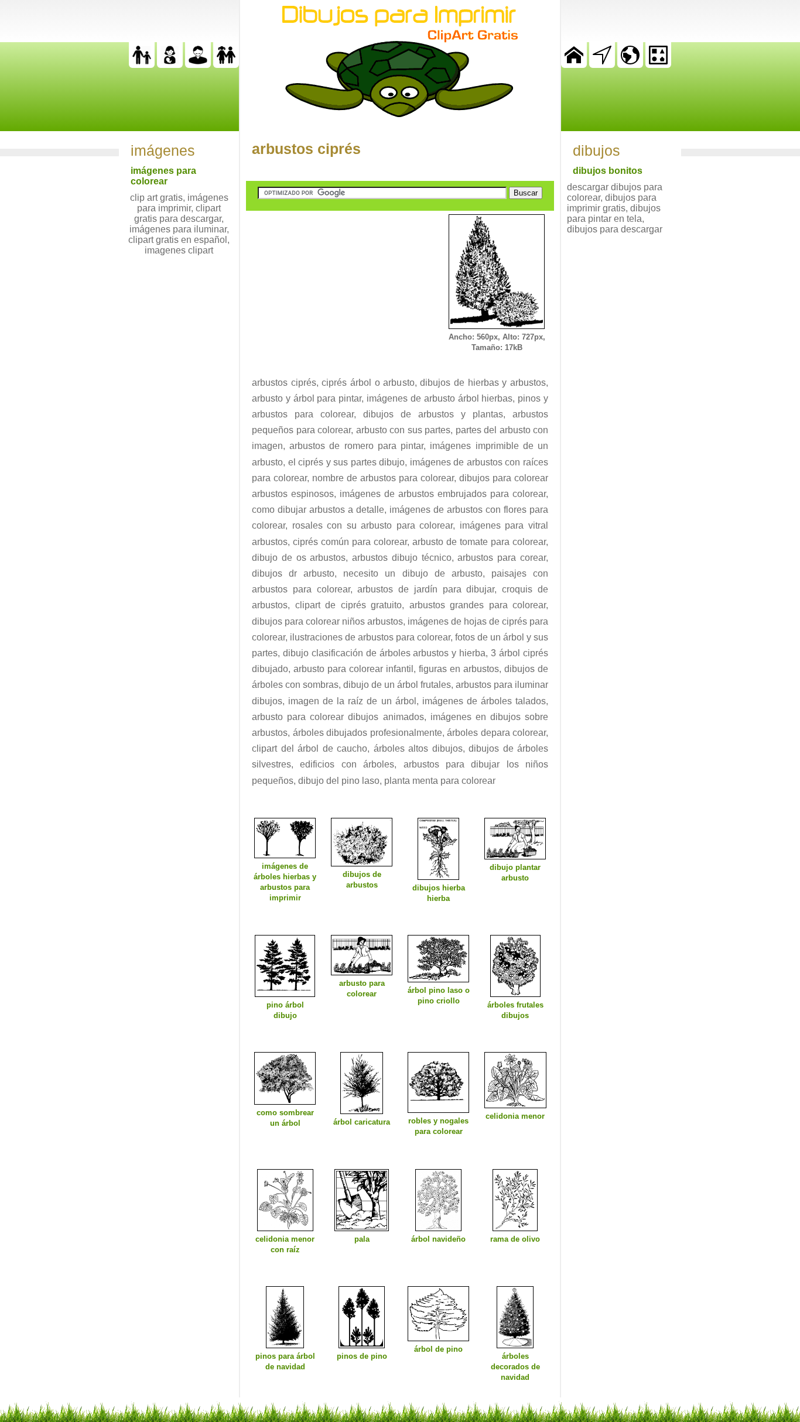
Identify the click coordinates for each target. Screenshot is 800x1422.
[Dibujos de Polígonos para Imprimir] (658, 65)
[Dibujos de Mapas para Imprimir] (630, 65)
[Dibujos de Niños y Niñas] (226, 65)
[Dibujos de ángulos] (602, 65)
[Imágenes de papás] (198, 65)
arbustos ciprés (306, 149)
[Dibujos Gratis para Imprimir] (574, 65)
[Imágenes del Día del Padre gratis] (142, 65)
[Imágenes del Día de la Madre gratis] (170, 65)
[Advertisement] (334, 287)
